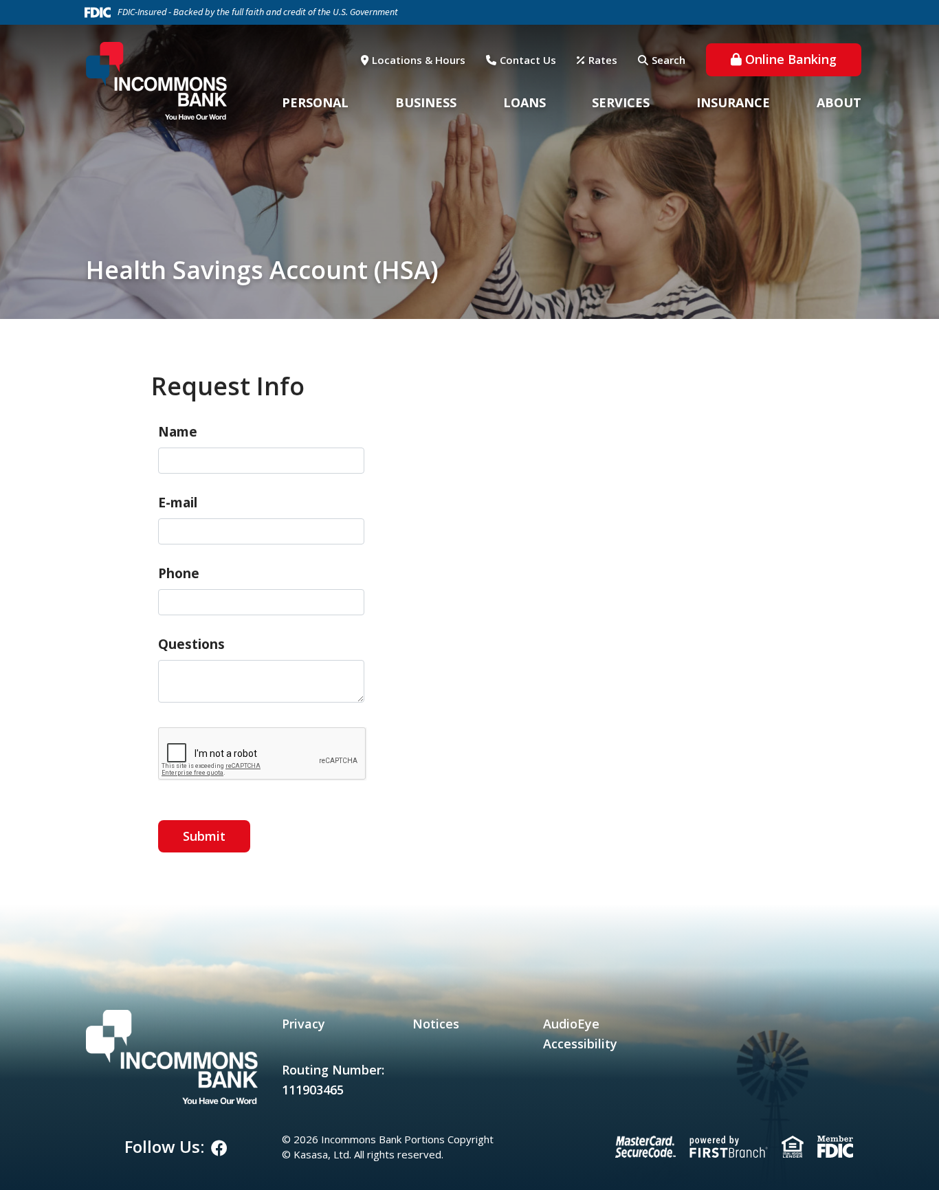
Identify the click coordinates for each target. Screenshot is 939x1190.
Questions (191, 644)
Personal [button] (315, 102)
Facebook (219, 1148)
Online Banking (791, 59)
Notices (435, 1023)
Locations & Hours (418, 60)
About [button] (839, 102)
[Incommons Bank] (156, 80)
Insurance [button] (733, 102)
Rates (602, 60)
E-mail (177, 502)
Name (177, 432)
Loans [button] (524, 102)
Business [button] (425, 102)
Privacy (303, 1023)
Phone (178, 573)
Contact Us (528, 60)
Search (668, 60)
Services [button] (621, 102)
